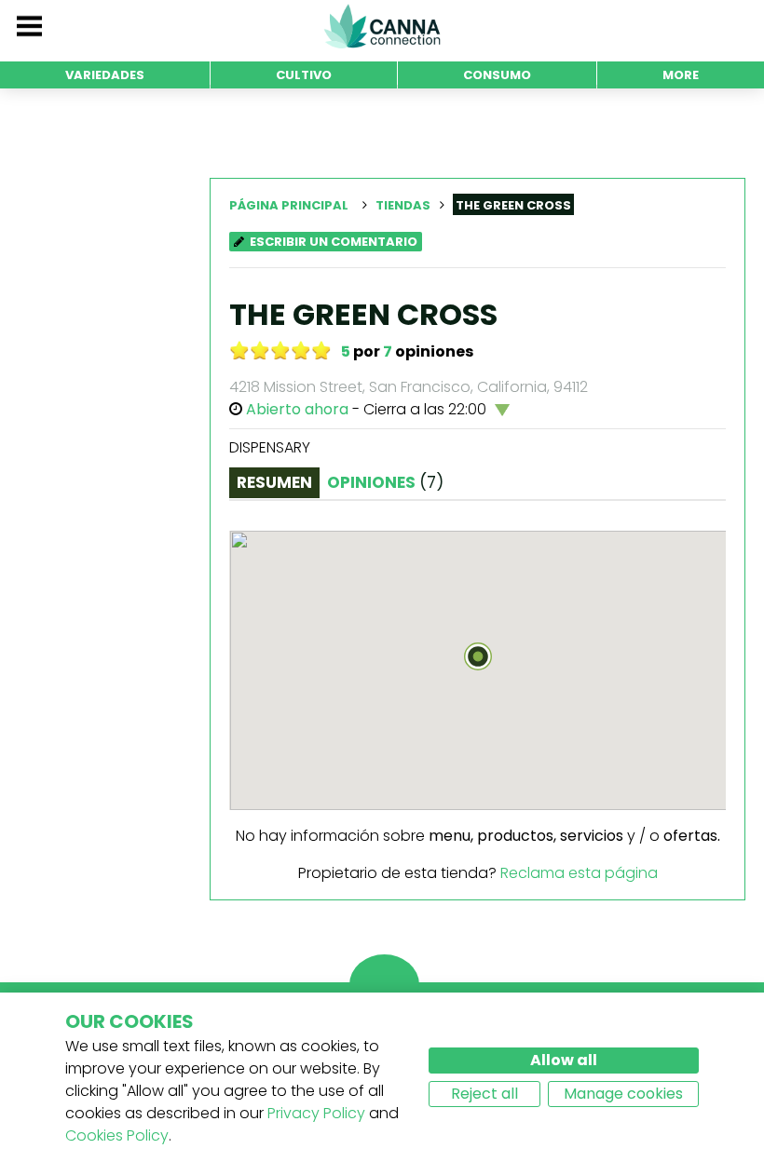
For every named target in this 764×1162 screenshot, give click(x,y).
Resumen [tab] (274, 482)
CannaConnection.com (382, 26)
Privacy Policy (316, 1113)
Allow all (563, 1060)
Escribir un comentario (333, 241)
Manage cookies (623, 1093)
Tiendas (402, 205)
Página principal (288, 205)
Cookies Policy (117, 1135)
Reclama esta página (579, 873)
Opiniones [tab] (385, 482)
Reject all (484, 1093)
